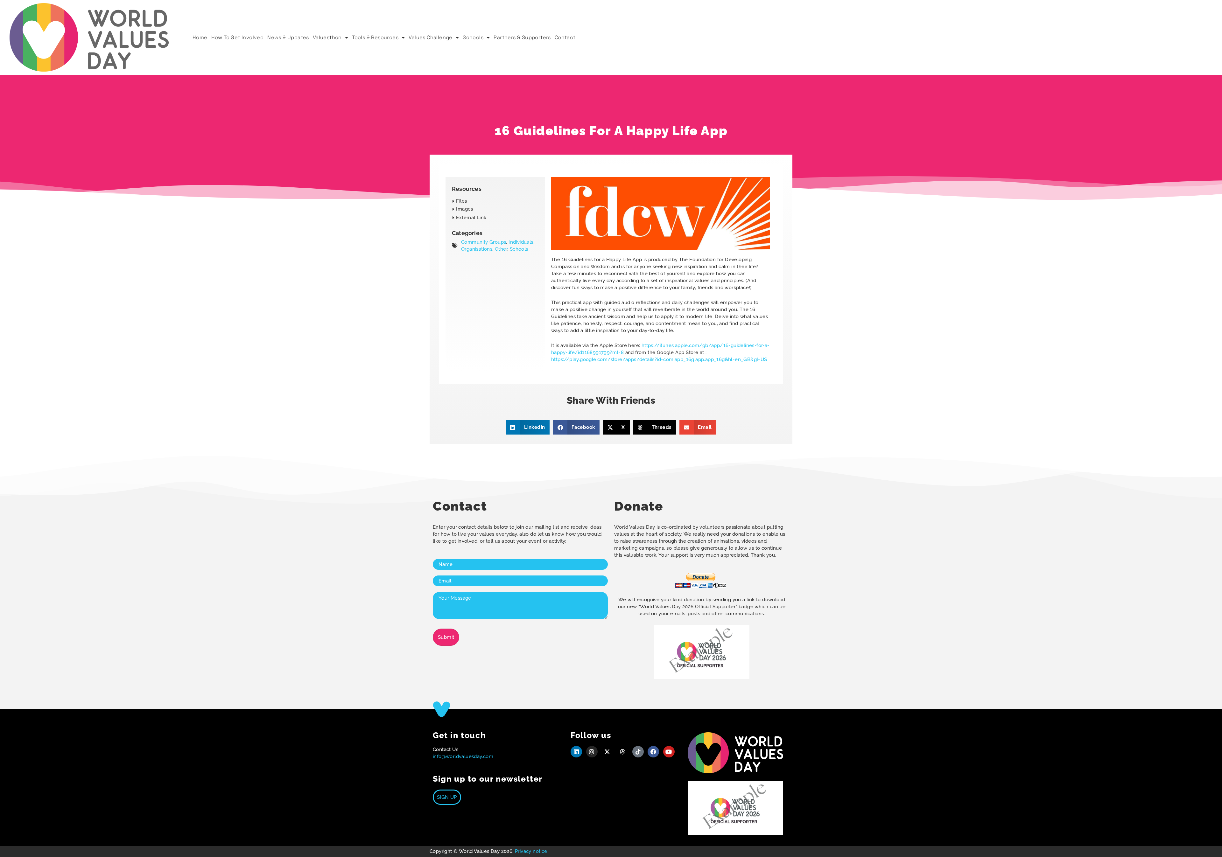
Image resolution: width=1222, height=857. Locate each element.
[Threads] (622, 751)
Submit (446, 637)
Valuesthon (327, 37)
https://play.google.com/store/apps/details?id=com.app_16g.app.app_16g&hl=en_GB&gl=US (659, 359)
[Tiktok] (638, 751)
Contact (565, 37)
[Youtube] (669, 751)
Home (200, 37)
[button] (463, 209)
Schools (473, 37)
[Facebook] (653, 751)
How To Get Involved (237, 37)
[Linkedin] (576, 751)
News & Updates (288, 37)
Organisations (476, 249)
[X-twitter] (607, 751)
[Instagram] (592, 751)
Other (501, 249)
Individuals (521, 242)
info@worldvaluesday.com (463, 756)
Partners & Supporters (522, 37)
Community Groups (483, 242)
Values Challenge (430, 37)
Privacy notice (531, 851)
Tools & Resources (375, 37)
